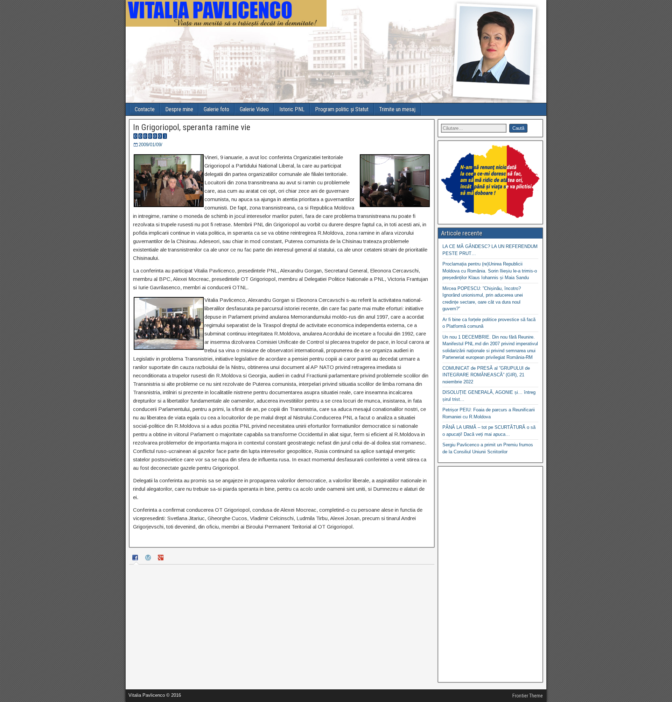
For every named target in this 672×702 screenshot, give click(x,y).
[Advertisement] (490, 574)
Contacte (145, 109)
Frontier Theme (527, 696)
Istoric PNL (291, 109)
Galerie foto (216, 109)
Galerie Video (254, 109)
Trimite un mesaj (397, 109)
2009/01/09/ (150, 144)
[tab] (136, 558)
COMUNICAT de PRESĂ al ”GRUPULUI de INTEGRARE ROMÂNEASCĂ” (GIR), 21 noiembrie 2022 (486, 375)
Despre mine (179, 109)
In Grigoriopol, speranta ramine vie (191, 127)
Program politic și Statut (342, 109)
